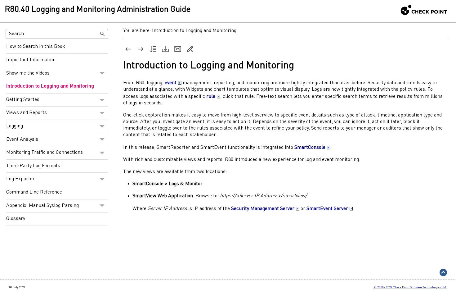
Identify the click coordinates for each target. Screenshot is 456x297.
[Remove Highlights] (190, 49)
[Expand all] (153, 49)
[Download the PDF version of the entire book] (165, 49)
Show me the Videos (28, 73)
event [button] (171, 82)
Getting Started (22, 99)
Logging (14, 126)
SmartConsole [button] (309, 147)
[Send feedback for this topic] (178, 49)
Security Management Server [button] (262, 208)
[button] (102, 34)
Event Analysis (22, 139)
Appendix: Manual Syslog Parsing (42, 205)
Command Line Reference (34, 192)
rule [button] (210, 96)
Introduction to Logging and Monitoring (50, 86)
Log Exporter (20, 178)
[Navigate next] (140, 49)
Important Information (31, 59)
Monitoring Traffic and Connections (44, 152)
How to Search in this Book (35, 46)
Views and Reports (26, 112)
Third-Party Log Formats (33, 165)
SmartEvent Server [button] (327, 208)
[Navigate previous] (128, 49)
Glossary (15, 218)
